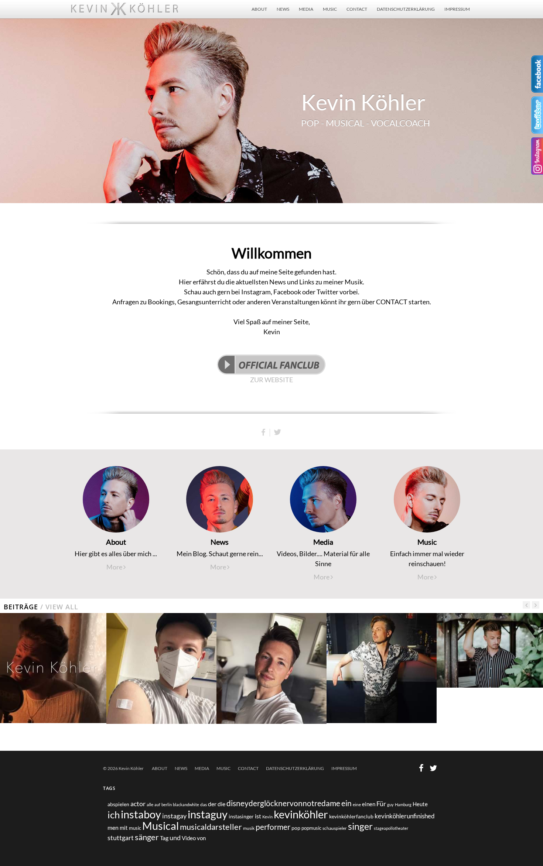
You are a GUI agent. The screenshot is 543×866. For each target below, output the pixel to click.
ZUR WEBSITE (271, 380)
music (135, 828)
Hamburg (403, 804)
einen (368, 804)
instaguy (208, 814)
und (175, 838)
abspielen (118, 804)
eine (357, 804)
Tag (164, 837)
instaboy (141, 814)
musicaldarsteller (211, 827)
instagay (174, 816)
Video (189, 838)
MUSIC (330, 9)
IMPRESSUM (457, 9)
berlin (166, 804)
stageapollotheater (391, 828)
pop (295, 828)
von (201, 838)
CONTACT (356, 9)
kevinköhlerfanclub (351, 816)
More (114, 567)
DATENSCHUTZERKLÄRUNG (406, 9)
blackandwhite (186, 804)
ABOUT (259, 9)
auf (157, 804)
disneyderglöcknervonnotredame (283, 803)
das (203, 804)
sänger (147, 837)
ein (346, 803)
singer (360, 826)
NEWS (283, 9)
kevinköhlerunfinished (405, 816)
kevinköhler (301, 814)
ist (258, 815)
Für (381, 804)
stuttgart (120, 838)
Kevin (267, 816)
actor (138, 804)
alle (150, 804)
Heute (420, 804)
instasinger (241, 816)
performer (273, 826)
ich (113, 815)
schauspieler (334, 828)
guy (390, 804)
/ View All (58, 606)
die (221, 804)
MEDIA (306, 9)
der (212, 803)
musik (249, 828)
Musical (160, 825)
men (113, 827)
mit (124, 827)
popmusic (311, 828)
